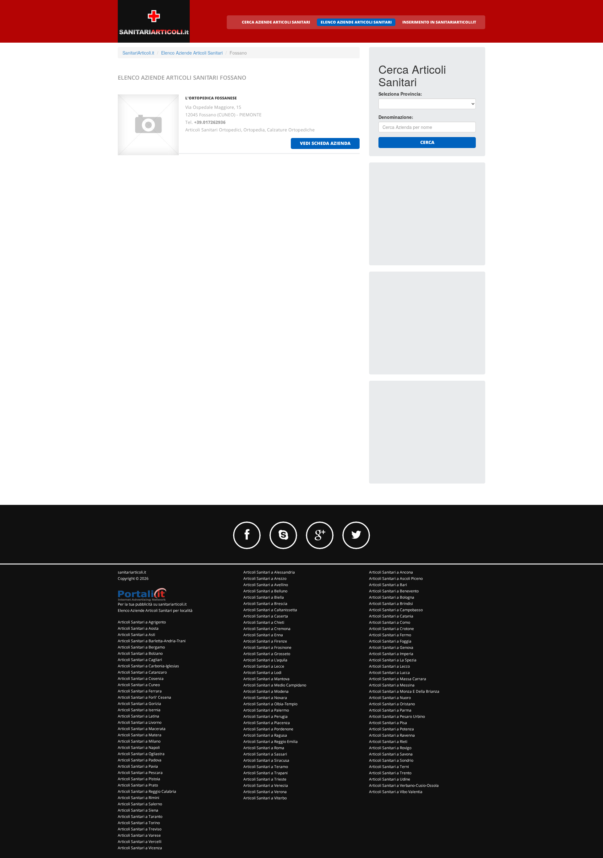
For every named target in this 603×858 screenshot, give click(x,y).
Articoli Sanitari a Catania (391, 616)
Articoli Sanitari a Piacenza (266, 722)
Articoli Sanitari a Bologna (391, 597)
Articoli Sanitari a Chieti (263, 622)
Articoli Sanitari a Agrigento (142, 622)
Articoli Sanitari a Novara (265, 697)
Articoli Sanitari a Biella (263, 597)
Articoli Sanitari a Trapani (265, 773)
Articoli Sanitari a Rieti (388, 741)
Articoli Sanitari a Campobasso (396, 609)
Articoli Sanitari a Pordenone (268, 729)
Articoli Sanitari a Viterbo (265, 798)
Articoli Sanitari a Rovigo (390, 747)
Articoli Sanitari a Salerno (140, 804)
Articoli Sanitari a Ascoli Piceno (396, 578)
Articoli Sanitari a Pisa (388, 722)
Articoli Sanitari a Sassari (265, 754)
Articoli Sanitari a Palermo (266, 710)
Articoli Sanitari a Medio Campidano (274, 685)
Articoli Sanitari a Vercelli (139, 841)
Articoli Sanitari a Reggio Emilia (270, 741)
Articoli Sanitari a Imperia (391, 653)
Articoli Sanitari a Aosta (138, 628)
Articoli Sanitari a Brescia (265, 603)
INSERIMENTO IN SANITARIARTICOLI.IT (439, 22)
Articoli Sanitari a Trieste (264, 779)
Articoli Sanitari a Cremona (267, 628)
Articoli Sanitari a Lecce (263, 666)
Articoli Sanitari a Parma (390, 710)
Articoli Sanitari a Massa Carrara (397, 678)
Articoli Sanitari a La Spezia (392, 660)
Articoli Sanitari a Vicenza (140, 847)
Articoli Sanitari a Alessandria (269, 572)
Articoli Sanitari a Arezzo (264, 578)
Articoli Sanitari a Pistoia (139, 778)
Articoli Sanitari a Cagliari (140, 659)
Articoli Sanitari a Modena (266, 691)
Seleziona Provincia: (400, 94)
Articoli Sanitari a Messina (392, 685)
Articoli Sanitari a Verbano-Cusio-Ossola (404, 785)
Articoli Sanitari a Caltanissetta (270, 609)
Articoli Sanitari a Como (389, 622)
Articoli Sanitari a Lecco (389, 666)
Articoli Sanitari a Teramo (265, 766)
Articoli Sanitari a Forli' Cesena (144, 697)
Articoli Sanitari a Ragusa (265, 735)
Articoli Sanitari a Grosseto (266, 653)
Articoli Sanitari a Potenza (391, 729)
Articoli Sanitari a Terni (389, 766)
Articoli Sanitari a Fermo (390, 635)
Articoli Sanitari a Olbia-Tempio (270, 704)
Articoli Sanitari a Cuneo (139, 684)
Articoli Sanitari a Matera (139, 735)
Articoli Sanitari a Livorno (139, 722)
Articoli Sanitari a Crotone (391, 628)
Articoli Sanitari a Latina (138, 716)
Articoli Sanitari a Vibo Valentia (395, 791)
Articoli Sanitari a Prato (138, 785)
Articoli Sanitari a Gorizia (139, 703)
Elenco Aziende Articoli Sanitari (192, 53)
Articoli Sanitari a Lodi (262, 672)
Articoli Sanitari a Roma (263, 747)
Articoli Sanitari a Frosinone (267, 647)
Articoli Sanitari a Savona (391, 754)
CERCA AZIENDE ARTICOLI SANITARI (276, 22)
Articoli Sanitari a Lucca (389, 672)
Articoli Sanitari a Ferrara (140, 691)
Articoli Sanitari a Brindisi (391, 603)
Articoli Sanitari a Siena (138, 810)
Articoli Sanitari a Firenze (265, 641)
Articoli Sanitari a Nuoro (390, 697)
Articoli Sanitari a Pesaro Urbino (397, 716)
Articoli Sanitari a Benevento (394, 591)
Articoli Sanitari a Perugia (265, 716)
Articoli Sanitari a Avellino (265, 584)
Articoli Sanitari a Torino (139, 822)
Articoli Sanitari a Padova (139, 760)
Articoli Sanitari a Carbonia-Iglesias (148, 666)
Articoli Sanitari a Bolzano (140, 653)
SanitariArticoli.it (138, 53)
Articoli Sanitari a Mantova (266, 678)
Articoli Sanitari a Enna (263, 635)
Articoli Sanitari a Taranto (140, 816)
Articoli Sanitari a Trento (390, 773)
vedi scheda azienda (325, 143)
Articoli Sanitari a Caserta (265, 616)
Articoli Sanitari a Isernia (139, 709)
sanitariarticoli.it (132, 572)
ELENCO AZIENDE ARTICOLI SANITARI (356, 22)
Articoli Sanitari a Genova (391, 647)
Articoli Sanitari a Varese (139, 835)
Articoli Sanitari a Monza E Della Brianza (404, 691)
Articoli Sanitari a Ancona (391, 572)
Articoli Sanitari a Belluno (265, 591)
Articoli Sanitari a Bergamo (141, 647)
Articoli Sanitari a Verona (265, 791)
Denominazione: (395, 117)
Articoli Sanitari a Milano (139, 741)
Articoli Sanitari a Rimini (138, 797)
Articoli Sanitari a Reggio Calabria (147, 791)
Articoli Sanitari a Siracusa (266, 760)
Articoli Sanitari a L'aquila (265, 660)
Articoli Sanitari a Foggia (390, 641)
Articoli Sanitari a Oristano (392, 704)
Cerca (427, 142)
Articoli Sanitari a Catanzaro (142, 672)
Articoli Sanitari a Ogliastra (141, 753)
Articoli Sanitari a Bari (388, 584)
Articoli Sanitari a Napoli (139, 747)
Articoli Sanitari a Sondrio (391, 760)
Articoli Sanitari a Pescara (140, 772)
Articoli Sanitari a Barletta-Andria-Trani (152, 641)
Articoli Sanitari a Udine (389, 779)
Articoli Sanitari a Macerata (142, 728)
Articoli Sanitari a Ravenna (392, 735)
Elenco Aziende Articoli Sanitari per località (155, 610)
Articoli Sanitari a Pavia (138, 766)
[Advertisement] (425, 211)
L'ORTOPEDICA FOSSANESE (211, 98)
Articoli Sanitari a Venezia (265, 785)
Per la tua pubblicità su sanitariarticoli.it (152, 604)
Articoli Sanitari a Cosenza (141, 678)
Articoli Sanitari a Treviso (139, 829)
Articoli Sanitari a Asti (136, 634)
